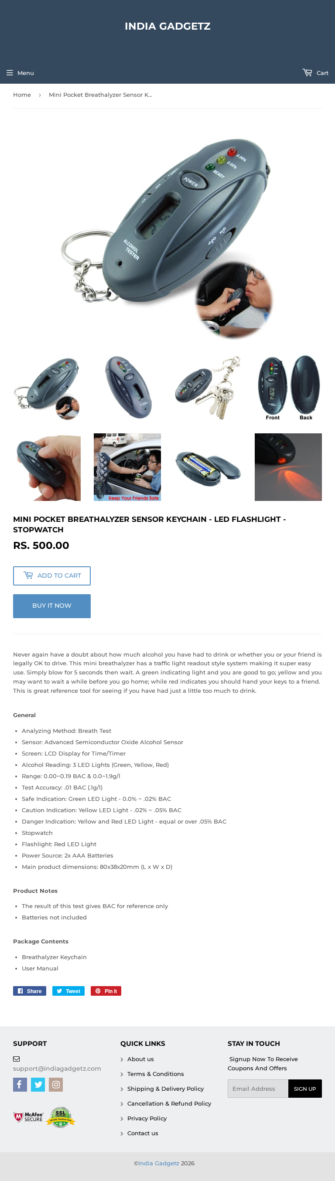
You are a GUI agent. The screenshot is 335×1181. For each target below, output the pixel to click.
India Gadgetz (167, 26)
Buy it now (52, 605)
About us (140, 1058)
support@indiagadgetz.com (57, 1068)
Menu (25, 72)
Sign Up (305, 1089)
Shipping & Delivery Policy (165, 1088)
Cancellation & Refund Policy (168, 1103)
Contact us (142, 1133)
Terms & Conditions (155, 1073)
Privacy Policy (146, 1118)
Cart (321, 72)
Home (22, 94)
